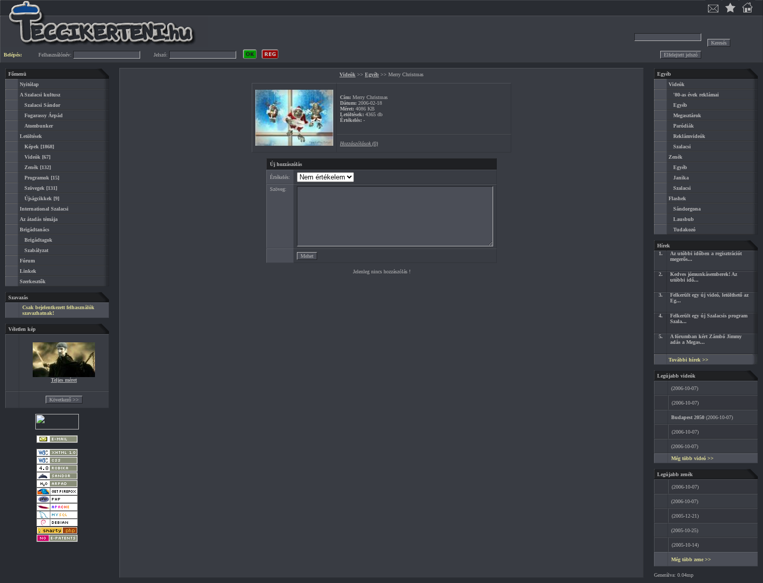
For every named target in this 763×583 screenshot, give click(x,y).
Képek (31, 146)
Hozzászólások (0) (359, 143)
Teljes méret (64, 380)
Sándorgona (687, 209)
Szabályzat (36, 250)
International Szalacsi (44, 209)
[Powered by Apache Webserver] (57, 509)
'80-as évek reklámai (696, 95)
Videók (32, 157)
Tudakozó (684, 229)
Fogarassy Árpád (43, 115)
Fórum (27, 260)
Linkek (28, 271)
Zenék (31, 167)
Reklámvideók (689, 136)
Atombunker (38, 126)
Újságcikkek (38, 198)
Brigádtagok (38, 240)
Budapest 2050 (687, 417)
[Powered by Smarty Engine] (57, 532)
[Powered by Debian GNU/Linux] (57, 525)
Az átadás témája (39, 219)
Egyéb (372, 74)
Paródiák (683, 126)
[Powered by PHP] (57, 501)
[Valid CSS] (57, 462)
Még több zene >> (691, 559)
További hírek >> (689, 360)
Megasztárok (687, 115)
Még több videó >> (692, 458)
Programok (36, 178)
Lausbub (683, 219)
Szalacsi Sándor (42, 105)
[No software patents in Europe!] (57, 540)
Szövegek (34, 188)
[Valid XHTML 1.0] (57, 454)
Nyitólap (29, 84)
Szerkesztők (33, 281)
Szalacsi (682, 146)
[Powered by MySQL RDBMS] (57, 517)
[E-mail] (57, 441)
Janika (681, 178)
